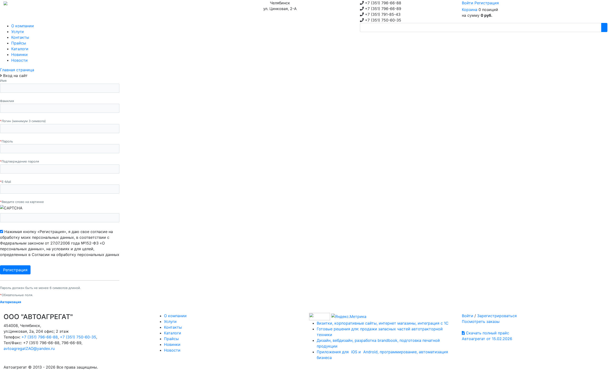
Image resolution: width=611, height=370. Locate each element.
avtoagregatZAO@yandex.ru (29, 348)
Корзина (469, 9)
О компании (175, 315)
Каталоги (172, 333)
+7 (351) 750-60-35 (78, 337)
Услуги (170, 321)
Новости (172, 350)
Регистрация (486, 2)
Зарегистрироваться (497, 315)
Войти (467, 2)
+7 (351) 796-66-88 (39, 337)
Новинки (172, 344)
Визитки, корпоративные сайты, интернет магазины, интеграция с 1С (382, 323)
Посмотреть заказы (481, 321)
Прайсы (171, 338)
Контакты (173, 327)
